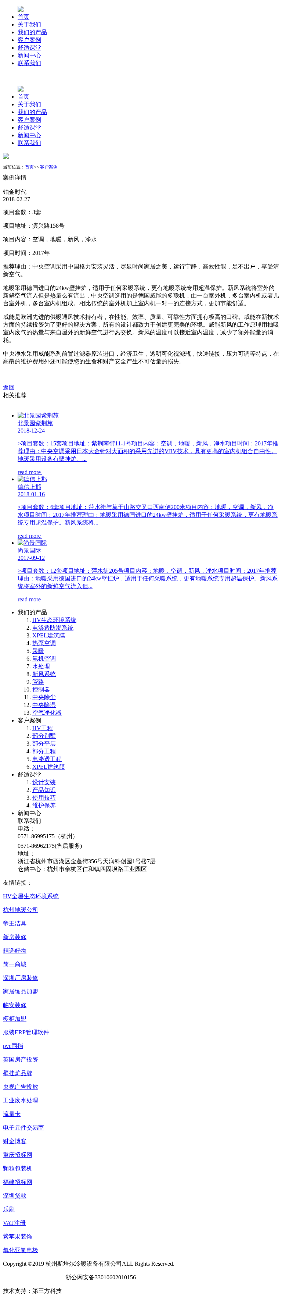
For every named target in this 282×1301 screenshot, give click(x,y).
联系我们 (29, 63)
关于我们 (29, 24)
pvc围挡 (13, 1046)
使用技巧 (44, 798)
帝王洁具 (14, 923)
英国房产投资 (20, 1059)
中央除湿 (44, 705)
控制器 (41, 689)
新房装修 (14, 937)
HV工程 (42, 728)
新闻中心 (29, 55)
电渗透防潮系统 (52, 628)
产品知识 (44, 790)
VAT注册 (14, 1223)
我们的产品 (32, 32)
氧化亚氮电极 (20, 1250)
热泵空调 (44, 643)
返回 (9, 387)
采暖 (38, 651)
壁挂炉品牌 (17, 1073)
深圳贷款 (14, 1195)
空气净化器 (47, 713)
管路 (38, 682)
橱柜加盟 (14, 1019)
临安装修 (14, 1005)
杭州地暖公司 (20, 910)
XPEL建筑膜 (48, 635)
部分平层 (44, 743)
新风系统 (44, 674)
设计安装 (44, 782)
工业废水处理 (20, 1100)
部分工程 (44, 751)
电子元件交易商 (23, 1127)
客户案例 (29, 40)
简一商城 (14, 964)
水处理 (41, 666)
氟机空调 (44, 658)
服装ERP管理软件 (26, 1032)
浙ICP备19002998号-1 (31, 1277)
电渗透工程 (47, 759)
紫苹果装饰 (17, 1236)
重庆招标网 (17, 1155)
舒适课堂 (29, 48)
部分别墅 (44, 736)
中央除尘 (44, 697)
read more (30, 472)
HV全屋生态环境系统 (31, 896)
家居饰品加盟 (20, 991)
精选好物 (14, 951)
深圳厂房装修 (20, 978)
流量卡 (12, 1114)
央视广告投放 (20, 1087)
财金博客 (14, 1141)
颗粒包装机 (17, 1168)
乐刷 (9, 1209)
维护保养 (44, 805)
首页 (23, 17)
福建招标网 (17, 1182)
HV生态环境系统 (54, 620)
